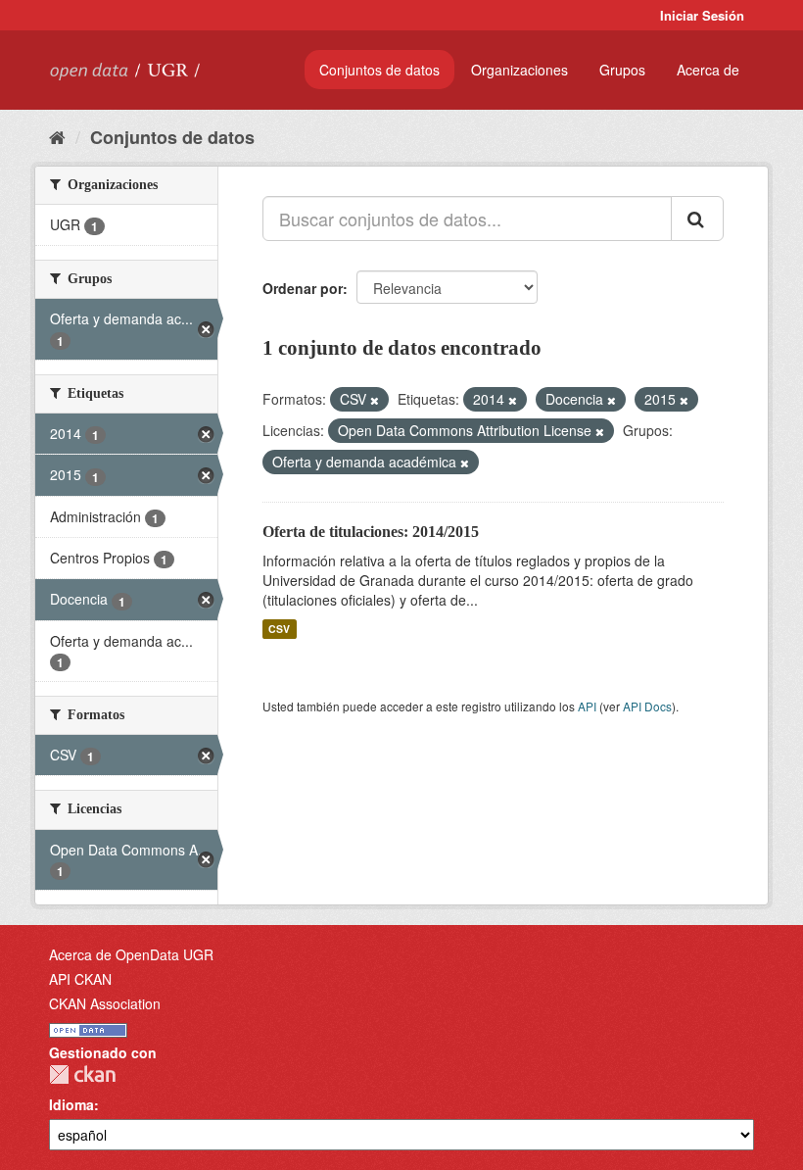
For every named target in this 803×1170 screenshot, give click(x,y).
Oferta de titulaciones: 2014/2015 (370, 531)
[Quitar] (374, 400)
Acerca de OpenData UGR (131, 954)
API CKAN (80, 979)
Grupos (622, 69)
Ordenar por (302, 288)
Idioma (71, 1104)
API (587, 706)
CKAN (82, 1074)
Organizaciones (519, 69)
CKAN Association (105, 1003)
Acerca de (708, 69)
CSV (279, 628)
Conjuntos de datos (379, 69)
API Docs (647, 706)
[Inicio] (57, 136)
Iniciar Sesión (702, 15)
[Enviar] (697, 218)
